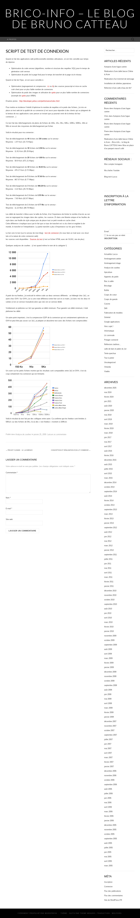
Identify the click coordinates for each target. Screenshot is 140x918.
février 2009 (108, 663)
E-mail (9, 508)
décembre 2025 (110, 388)
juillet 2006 (108, 793)
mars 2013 (108, 514)
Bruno (106, 108)
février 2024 (108, 397)
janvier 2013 (109, 523)
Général (107, 317)
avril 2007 (108, 753)
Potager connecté (111, 340)
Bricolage (108, 286)
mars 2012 (108, 546)
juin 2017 (107, 437)
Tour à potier (109, 358)
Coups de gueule (110, 299)
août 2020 (108, 406)
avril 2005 (108, 861)
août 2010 (108, 609)
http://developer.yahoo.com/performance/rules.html (39, 101)
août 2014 (108, 496)
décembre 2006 (110, 771)
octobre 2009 (109, 640)
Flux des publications (112, 891)
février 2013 (108, 518)
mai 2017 (107, 442)
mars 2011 (108, 577)
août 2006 (108, 789)
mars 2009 (108, 658)
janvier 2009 (109, 667)
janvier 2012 (109, 550)
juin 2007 (107, 744)
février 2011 (108, 582)
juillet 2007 (108, 739)
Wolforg (117, 913)
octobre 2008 (109, 681)
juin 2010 (107, 613)
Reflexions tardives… (112, 344)
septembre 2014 (110, 491)
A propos (11, 39)
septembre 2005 (110, 839)
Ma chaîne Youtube (111, 170)
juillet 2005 (108, 848)
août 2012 (108, 532)
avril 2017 (108, 446)
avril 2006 (108, 807)
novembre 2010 (110, 595)
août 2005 (108, 843)
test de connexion (52, 233)
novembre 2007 (110, 726)
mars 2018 (108, 433)
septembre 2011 (110, 555)
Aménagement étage (112, 263)
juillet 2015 (108, 469)
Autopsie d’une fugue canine (115, 67)
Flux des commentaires (113, 896)
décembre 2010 (110, 591)
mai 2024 (107, 392)
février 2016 (108, 455)
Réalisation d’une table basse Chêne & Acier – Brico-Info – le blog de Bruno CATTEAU (118, 142)
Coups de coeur (110, 295)
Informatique (109, 331)
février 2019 (108, 428)
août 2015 (108, 464)
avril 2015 (108, 473)
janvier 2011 (109, 586)
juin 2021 (107, 401)
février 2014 (108, 500)
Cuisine (107, 304)
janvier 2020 (109, 410)
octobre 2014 (109, 487)
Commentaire (12, 473)
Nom (8, 498)
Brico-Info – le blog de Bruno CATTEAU (70, 18)
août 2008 (108, 690)
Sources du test (36, 239)
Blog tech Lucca (110, 177)
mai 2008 (107, 699)
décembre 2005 (110, 825)
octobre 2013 (109, 505)
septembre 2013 (110, 509)
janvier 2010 (109, 631)
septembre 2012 (110, 527)
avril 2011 (108, 573)
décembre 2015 (110, 460)
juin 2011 (107, 564)
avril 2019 (108, 419)
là (53, 86)
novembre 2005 (110, 830)
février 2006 (108, 816)
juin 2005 (107, 852)
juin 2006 (107, 798)
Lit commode (109, 335)
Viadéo (107, 371)
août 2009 (108, 649)
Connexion (108, 886)
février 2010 (108, 627)
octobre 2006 (109, 780)
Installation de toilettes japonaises (117, 83)
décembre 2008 (110, 672)
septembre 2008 (110, 685)
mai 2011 (107, 568)
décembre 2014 (110, 482)
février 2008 (108, 712)
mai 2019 (107, 415)
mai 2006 (107, 802)
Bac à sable (109, 281)
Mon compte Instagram (113, 164)
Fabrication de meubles (113, 313)
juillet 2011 (108, 559)
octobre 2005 (109, 834)
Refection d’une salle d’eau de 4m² (118, 88)
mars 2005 (108, 866)
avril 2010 (108, 618)
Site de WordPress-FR (113, 900)
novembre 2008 (110, 676)
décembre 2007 (110, 721)
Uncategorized (110, 362)
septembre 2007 (110, 735)
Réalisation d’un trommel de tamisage (119, 79)
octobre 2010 (109, 600)
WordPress (51, 913)
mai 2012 (107, 541)
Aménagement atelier (112, 259)
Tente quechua (110, 353)
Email (106, 231)
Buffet (106, 290)
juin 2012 (107, 537)
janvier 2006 (109, 821)
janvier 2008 (109, 717)
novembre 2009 (110, 636)
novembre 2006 (110, 775)
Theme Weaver (87, 913)
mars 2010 (108, 622)
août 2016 (108, 451)
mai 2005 (107, 857)
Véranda (107, 367)
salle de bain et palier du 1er (115, 349)
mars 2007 (108, 757)
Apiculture (108, 272)
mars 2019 (108, 424)
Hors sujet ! (108, 326)
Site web (9, 519)
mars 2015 (108, 478)
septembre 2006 (110, 784)
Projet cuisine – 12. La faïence (19, 450)
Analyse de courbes (23, 434)
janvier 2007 (109, 766)
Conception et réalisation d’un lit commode (71, 450)
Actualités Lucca (110, 254)
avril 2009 (108, 654)
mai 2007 (107, 748)
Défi (105, 308)
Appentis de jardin (111, 277)
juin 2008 (107, 694)
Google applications (112, 322)
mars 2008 (108, 708)
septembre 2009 (110, 645)
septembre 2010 (110, 604)
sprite (53, 93)
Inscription (108, 882)
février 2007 (108, 762)
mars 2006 (108, 811)
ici (48, 86)
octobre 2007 (109, 730)
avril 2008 (108, 703)
